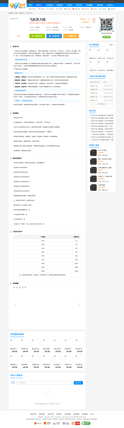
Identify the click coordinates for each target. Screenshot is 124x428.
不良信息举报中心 (57, 423)
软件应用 (49, 5)
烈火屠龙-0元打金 (59, 364)
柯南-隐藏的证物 (111, 70)
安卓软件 (33, 9)
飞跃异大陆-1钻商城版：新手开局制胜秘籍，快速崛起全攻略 (101, 121)
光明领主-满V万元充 (37, 364)
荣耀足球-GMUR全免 (95, 58)
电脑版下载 (72, 36)
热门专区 (79, 5)
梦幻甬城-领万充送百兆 (104, 70)
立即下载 (14, 351)
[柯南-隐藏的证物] (110, 64)
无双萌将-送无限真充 (82, 364)
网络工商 (37, 423)
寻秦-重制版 (101, 185)
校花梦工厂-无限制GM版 (105, 176)
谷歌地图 (76, 414)
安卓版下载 (38, 36)
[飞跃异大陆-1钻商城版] (93, 64)
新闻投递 (42, 414)
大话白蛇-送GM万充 (112, 58)
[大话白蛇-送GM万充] (110, 52)
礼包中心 (110, 5)
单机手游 (86, 9)
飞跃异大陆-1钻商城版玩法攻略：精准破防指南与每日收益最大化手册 (101, 118)
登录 (105, 1)
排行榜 (69, 5)
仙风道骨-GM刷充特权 (71, 348)
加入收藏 (50, 1)
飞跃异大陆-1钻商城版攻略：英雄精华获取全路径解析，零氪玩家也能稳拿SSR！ (101, 116)
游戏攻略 (77, 9)
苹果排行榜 (38, 1)
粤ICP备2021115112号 (79, 417)
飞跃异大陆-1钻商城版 (95, 70)
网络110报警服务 (66, 423)
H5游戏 (95, 9)
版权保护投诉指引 (70, 419)
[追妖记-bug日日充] (101, 52)
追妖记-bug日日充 (103, 58)
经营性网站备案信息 (47, 423)
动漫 (56, 27)
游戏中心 (39, 5)
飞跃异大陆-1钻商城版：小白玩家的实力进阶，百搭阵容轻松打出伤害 (101, 132)
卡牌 (53, 27)
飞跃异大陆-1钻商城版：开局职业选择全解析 (101, 129)
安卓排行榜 (31, 1)
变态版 (37, 27)
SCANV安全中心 (86, 423)
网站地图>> (57, 1)
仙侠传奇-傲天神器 (48, 364)
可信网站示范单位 (76, 423)
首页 (30, 5)
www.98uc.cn (58, 417)
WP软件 (60, 9)
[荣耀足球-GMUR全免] (93, 52)
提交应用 (50, 414)
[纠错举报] (106, 37)
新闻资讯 (60, 5)
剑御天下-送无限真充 (71, 364)
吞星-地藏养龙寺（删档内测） (106, 167)
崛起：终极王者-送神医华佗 (106, 159)
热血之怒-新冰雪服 (37, 348)
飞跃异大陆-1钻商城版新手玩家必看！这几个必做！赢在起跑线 (101, 137)
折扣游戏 (112, 9)
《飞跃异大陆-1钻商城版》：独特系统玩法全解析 (101, 135)
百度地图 (85, 414)
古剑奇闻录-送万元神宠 (27, 364)
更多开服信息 (101, 104)
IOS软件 (42, 9)
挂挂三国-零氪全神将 (60, 348)
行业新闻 (103, 9)
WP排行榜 (44, 1)
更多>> (112, 44)
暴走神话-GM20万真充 (16, 348)
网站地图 (68, 414)
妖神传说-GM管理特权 (82, 348)
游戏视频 (89, 5)
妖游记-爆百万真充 (48, 348)
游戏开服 (100, 5)
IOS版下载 (55, 36)
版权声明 (33, 414)
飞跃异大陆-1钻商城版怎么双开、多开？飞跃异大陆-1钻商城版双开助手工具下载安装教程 (101, 126)
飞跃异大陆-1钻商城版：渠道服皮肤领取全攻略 (101, 124)
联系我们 (59, 414)
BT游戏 (69, 9)
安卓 (70, 27)
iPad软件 (51, 9)
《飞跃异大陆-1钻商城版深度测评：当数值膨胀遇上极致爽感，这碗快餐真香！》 (101, 140)
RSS (91, 414)
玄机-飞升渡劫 (102, 150)
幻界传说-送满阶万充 (27, 348)
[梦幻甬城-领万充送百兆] (101, 64)
